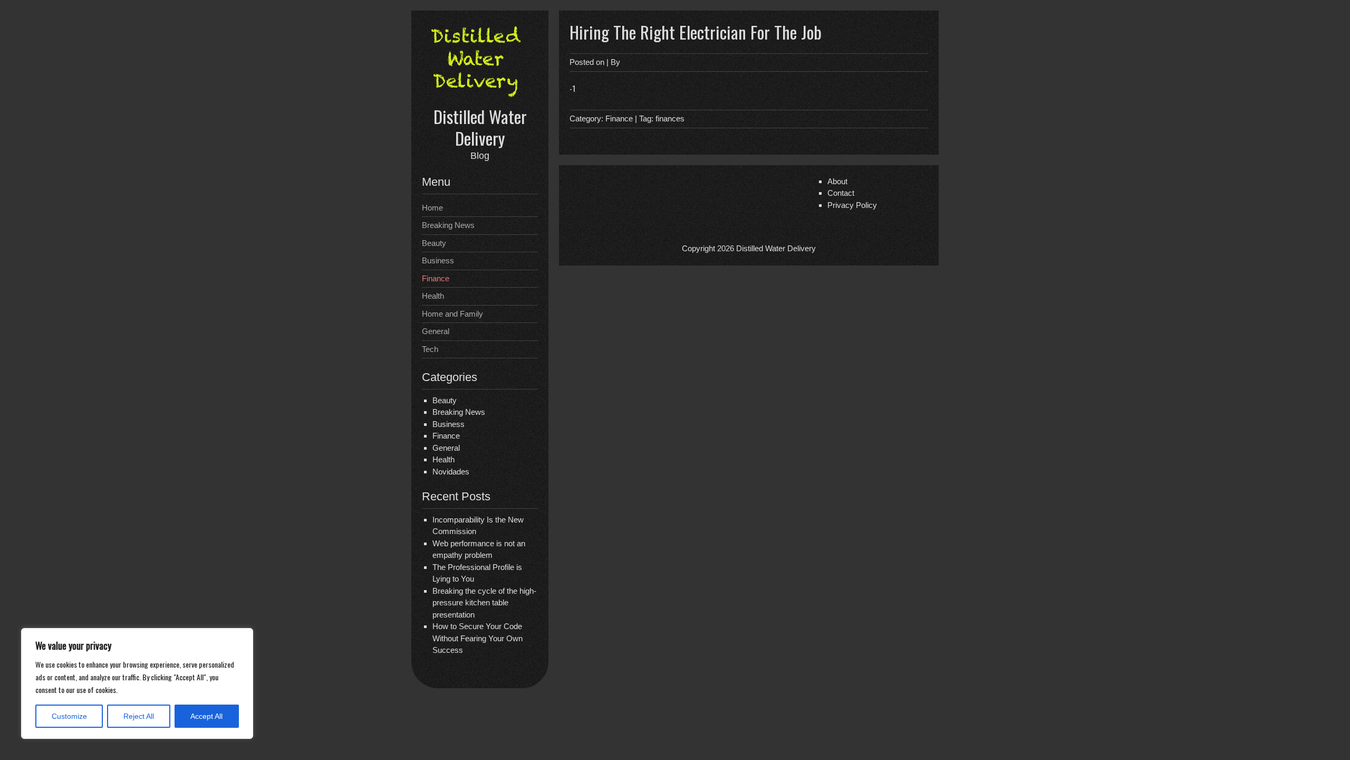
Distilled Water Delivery (480, 127)
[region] (137, 683)
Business (438, 260)
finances (669, 118)
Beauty (434, 243)
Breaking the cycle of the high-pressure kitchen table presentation (484, 602)
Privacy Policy (852, 205)
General (435, 331)
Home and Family (452, 313)
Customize (69, 716)
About (837, 181)
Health (433, 295)
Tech (430, 349)
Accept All (206, 716)
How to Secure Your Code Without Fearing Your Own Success (477, 638)
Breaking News (448, 225)
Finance (435, 278)
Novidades (450, 471)
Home (432, 207)
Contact (840, 192)
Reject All (138, 716)
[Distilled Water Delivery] (479, 98)
